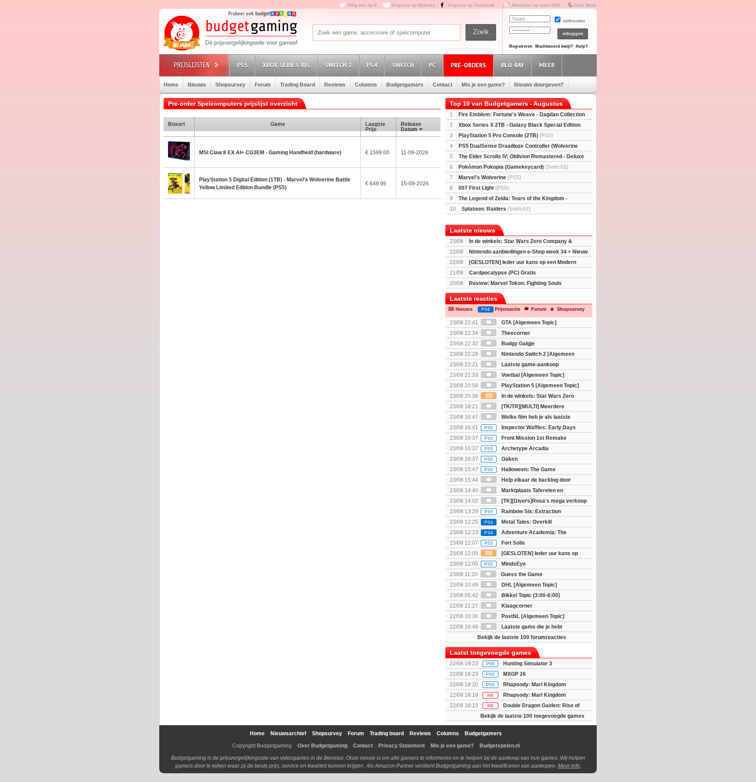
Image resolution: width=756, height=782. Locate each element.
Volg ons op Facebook (471, 5)
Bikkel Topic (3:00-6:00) (530, 595)
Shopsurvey (230, 85)
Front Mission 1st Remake (525, 438)
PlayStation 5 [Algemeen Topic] (539, 385)
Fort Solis (504, 543)
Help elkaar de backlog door (535, 480)
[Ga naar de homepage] (230, 33)
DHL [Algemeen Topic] (528, 585)
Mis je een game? (483, 85)
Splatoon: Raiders (496, 209)
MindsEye (505, 564)
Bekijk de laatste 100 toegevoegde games (532, 716)
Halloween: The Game (520, 469)
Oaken (501, 459)
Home (171, 85)
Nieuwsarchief (288, 733)
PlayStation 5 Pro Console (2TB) (505, 135)
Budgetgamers (405, 85)
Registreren (520, 46)
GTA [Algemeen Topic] (528, 323)
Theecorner (515, 333)
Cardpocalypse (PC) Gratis (502, 273)
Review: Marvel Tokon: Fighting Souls (515, 283)
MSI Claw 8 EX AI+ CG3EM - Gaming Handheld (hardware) (270, 152)
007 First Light (483, 188)
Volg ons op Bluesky (413, 5)
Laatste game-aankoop (529, 364)
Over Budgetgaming (322, 746)
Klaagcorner (516, 606)
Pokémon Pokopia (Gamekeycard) (513, 167)
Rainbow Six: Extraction (522, 511)
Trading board (387, 733)
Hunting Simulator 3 (527, 663)
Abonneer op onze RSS (535, 5)
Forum (263, 85)
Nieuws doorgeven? (539, 85)
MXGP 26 (514, 674)
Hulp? (582, 46)
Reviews (335, 85)
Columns (366, 85)
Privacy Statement (401, 746)
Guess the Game (521, 574)
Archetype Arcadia (516, 448)
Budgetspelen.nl (500, 746)
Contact (442, 85)
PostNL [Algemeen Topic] (532, 616)
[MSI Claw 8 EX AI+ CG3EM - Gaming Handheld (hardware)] (179, 152)
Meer (547, 65)
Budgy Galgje (517, 344)
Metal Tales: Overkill (518, 522)
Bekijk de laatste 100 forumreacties (521, 637)
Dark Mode (585, 5)
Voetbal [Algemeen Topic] (532, 375)
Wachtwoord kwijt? (554, 46)
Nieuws (197, 85)
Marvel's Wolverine (489, 177)
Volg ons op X (362, 5)
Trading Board (297, 85)
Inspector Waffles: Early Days (530, 427)
